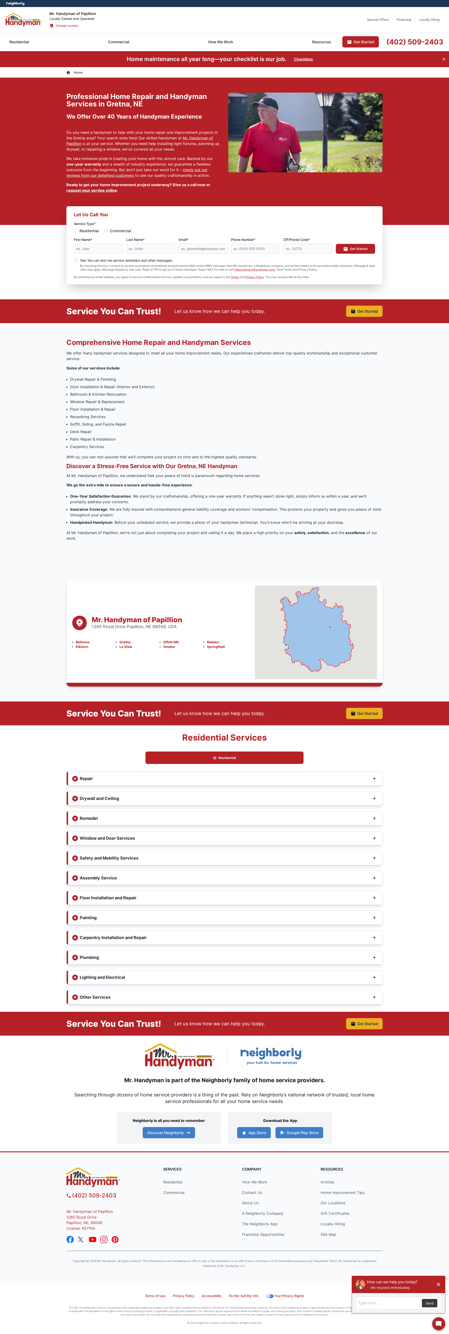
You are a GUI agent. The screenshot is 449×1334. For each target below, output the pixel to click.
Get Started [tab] (364, 42)
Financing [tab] (404, 20)
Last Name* (135, 240)
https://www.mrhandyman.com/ (254, 269)
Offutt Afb (171, 642)
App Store (257, 1132)
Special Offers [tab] (378, 20)
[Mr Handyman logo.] (24, 19)
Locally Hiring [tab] (429, 20)
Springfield (216, 647)
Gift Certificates (335, 1213)
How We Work (254, 1182)
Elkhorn (82, 647)
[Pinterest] (115, 1239)
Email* (183, 240)
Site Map (328, 1234)
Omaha (169, 647)
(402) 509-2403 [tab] (414, 42)
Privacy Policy (254, 277)
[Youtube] (92, 1239)
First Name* (83, 240)
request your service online (91, 190)
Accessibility (211, 1296)
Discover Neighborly (165, 1132)
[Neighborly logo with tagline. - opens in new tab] (271, 1056)
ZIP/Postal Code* (296, 240)
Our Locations (333, 1202)
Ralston (213, 642)
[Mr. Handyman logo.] (180, 1056)
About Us (250, 1202)
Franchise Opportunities (263, 1234)
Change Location (67, 25)
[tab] (118, 42)
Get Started (359, 249)
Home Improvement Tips (342, 1192)
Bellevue (82, 642)
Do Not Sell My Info (243, 1296)
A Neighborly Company (262, 1213)
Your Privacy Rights (289, 1296)
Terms (235, 277)
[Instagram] (104, 1239)
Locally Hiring (333, 1224)
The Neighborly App (260, 1224)
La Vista (125, 647)
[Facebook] (70, 1239)
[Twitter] (81, 1239)
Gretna (124, 642)
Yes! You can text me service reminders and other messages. (126, 260)
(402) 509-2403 (94, 1195)
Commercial (120, 230)
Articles (327, 1182)
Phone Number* (243, 240)
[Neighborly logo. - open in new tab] (15, 3)
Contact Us (252, 1192)
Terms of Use (155, 1296)
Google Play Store (303, 1132)
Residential (89, 230)
